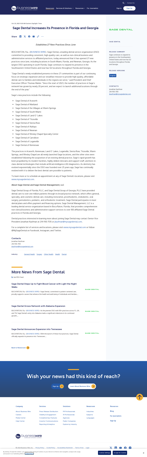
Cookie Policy (29, 453)
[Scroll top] (139, 397)
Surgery (39, 254)
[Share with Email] (33, 36)
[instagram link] (130, 448)
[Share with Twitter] (24, 36)
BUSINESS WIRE (37, 52)
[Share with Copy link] (38, 36)
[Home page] (25, 8)
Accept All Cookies (120, 453)
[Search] (123, 3)
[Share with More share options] (42, 36)
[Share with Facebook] (29, 36)
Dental (64, 254)
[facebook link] (125, 448)
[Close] (143, 453)
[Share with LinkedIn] (20, 36)
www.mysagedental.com (23, 179)
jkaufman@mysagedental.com (68, 221)
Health (57, 254)
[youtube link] (120, 448)
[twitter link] (111, 448)
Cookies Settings (104, 453)
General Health (29, 254)
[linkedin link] (115, 448)
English (113, 75)
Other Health (48, 254)
